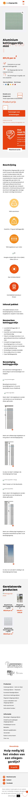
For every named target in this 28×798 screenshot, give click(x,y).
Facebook (9, 783)
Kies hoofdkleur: (8, 82)
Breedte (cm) (7, 94)
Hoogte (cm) (6, 96)
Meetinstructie (15, 149)
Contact (8, 780)
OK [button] (18, 795)
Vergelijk (14, 767)
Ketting (13, 122)
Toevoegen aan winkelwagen (14, 113)
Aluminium (8, 122)
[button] (22, 12)
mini (23, 122)
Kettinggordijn (18, 122)
